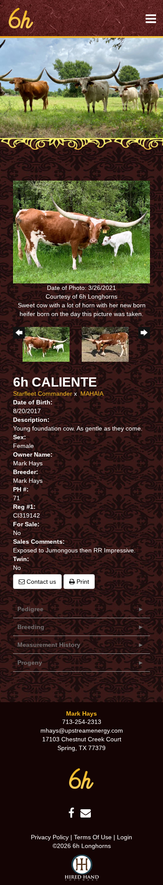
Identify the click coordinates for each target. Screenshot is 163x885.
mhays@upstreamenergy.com (81, 730)
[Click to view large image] (81, 231)
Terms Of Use (93, 837)
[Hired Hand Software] (82, 868)
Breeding (30, 626)
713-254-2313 (81, 721)
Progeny (29, 662)
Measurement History (48, 644)
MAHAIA (91, 393)
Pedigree (30, 609)
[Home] (81, 778)
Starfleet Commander (43, 393)
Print (82, 581)
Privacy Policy (50, 837)
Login (124, 837)
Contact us (40, 581)
